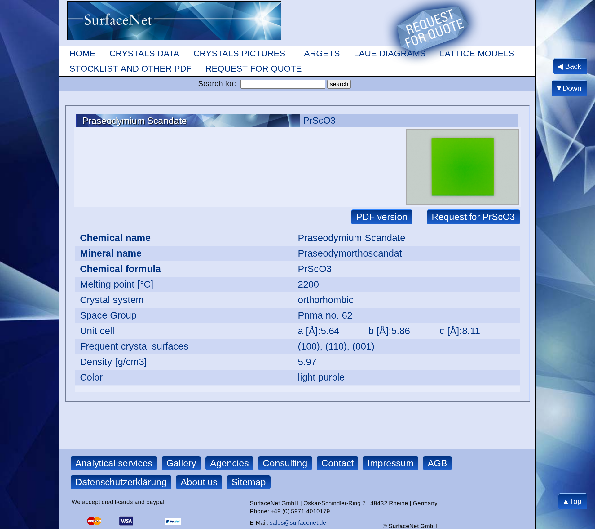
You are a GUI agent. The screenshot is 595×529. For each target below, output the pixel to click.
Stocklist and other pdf (130, 68)
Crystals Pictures (239, 53)
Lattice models (477, 53)
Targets (319, 53)
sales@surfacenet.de (298, 522)
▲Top (571, 501)
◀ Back (569, 66)
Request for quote (253, 68)
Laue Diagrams (390, 53)
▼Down (568, 88)
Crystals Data (144, 53)
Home (82, 53)
